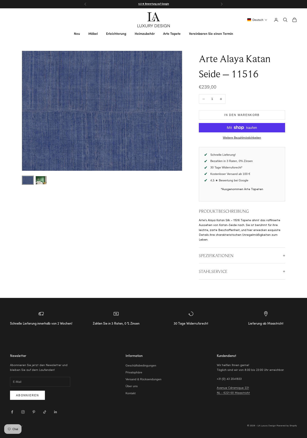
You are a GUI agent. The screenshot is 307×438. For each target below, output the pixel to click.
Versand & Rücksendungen (143, 379)
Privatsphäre (134, 372)
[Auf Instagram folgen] (23, 412)
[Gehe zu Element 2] (41, 180)
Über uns (132, 386)
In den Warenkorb (242, 115)
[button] (257, 19)
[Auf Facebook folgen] (12, 412)
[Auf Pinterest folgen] (34, 412)
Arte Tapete (172, 34)
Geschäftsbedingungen (141, 365)
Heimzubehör (145, 34)
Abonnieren (27, 395)
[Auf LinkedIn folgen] (55, 412)
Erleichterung (116, 34)
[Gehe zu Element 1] (28, 180)
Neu (77, 34)
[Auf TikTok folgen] (45, 412)
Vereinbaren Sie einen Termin (211, 34)
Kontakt (131, 393)
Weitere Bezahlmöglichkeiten (242, 137)
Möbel (93, 34)
